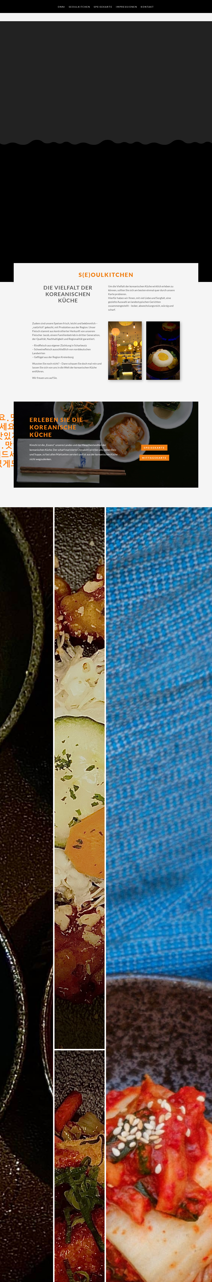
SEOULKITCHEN (79, 7)
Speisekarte (154, 447)
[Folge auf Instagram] (22, 128)
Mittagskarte (154, 457)
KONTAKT (147, 7)
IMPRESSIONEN (126, 7)
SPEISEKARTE (103, 7)
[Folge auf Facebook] (22, 122)
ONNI (61, 7)
